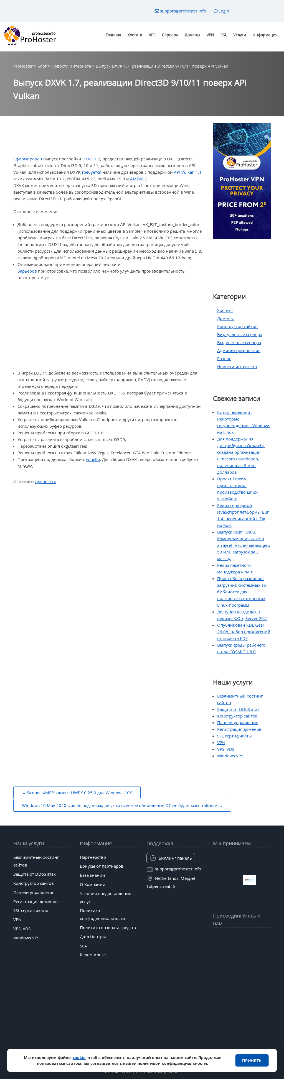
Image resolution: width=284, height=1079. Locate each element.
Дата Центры (93, 936)
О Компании (92, 884)
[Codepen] (268, 950)
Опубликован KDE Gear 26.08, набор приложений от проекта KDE (243, 631)
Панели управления (237, 722)
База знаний (92, 875)
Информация (265, 34)
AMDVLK (138, 178)
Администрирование (238, 350)
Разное (224, 358)
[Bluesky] (250, 937)
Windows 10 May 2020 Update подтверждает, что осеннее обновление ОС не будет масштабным (119, 805)
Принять (252, 1060)
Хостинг (135, 34)
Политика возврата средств (108, 927)
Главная (113, 34)
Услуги (239, 34)
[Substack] (250, 950)
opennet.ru (45, 481)
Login (224, 11)
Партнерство (93, 857)
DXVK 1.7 (91, 159)
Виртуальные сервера (239, 334)
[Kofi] (259, 950)
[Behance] (242, 950)
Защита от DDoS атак (238, 709)
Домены (192, 34)
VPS (152, 34)
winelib (93, 459)
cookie (79, 1057)
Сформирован (27, 159)
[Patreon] (268, 937)
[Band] (259, 937)
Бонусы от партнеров (101, 866)
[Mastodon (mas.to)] (216, 950)
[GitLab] (224, 950)
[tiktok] (242, 937)
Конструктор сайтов (237, 326)
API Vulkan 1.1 (188, 172)
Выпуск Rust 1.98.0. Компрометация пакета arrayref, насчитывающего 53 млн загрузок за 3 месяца (243, 545)
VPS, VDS (225, 749)
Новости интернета (237, 366)
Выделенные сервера (239, 342)
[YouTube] (216, 937)
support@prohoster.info (183, 11)
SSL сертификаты (234, 736)
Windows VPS (230, 755)
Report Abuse (93, 954)
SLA (83, 946)
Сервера (170, 34)
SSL (223, 34)
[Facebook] (224, 937)
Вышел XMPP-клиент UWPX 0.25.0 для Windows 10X (79, 792)
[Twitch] (233, 950)
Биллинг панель (175, 858)
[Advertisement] (110, 325)
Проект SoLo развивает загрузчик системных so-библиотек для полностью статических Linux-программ (242, 592)
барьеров (27, 271)
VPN (210, 34)
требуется (91, 172)
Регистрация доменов (239, 729)
